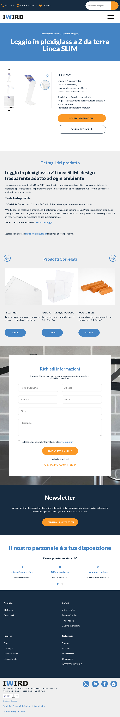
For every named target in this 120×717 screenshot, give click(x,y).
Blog (6, 643)
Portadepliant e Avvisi (50, 33)
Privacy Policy (38, 706)
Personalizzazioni (69, 615)
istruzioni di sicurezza (36, 233)
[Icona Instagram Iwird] (86, 684)
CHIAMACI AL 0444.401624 (61, 464)
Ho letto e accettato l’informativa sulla (46, 441)
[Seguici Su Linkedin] (95, 684)
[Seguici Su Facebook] (104, 684)
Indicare (66, 648)
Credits (21, 711)
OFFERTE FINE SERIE (72, 664)
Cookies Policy (9, 711)
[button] (46, 76)
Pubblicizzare (68, 653)
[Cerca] (115, 5)
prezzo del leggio (44, 222)
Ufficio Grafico (68, 610)
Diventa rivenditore (71, 625)
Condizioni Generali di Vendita (16, 706)
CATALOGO (47, 5)
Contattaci (9, 615)
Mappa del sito (10, 659)
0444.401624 (9, 5)
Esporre (65, 643)
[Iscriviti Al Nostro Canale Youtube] (113, 684)
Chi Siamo (8, 610)
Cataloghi (8, 648)
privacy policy (66, 441)
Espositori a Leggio (70, 33)
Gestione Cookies (10, 701)
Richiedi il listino (11, 653)
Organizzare (67, 659)
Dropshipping (68, 620)
